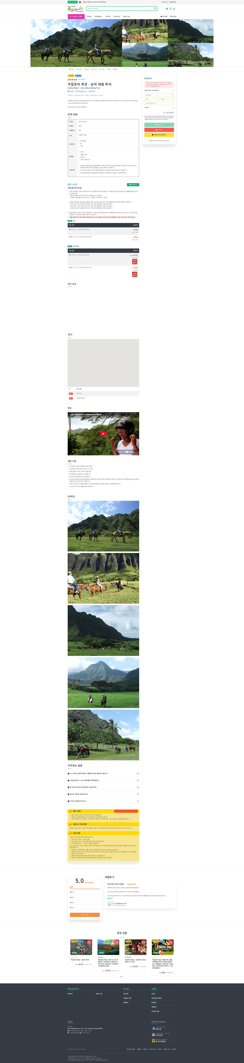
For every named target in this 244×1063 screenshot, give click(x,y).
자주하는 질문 (155, 1011)
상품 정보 (71, 69)
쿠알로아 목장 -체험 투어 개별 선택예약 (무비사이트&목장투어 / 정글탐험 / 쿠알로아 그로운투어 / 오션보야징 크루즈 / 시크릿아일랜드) (162, 964)
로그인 (165, 2)
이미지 (109, 69)
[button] (76, 43)
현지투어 (70, 993)
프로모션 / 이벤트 (77, 16)
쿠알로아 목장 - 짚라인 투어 (80, 960)
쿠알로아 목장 (91, 91)
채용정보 (125, 1002)
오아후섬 (89, 16)
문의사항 (164, 16)
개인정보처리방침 (156, 998)
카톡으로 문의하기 (160, 134)
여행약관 (153, 1007)
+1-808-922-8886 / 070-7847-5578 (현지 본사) (93, 2)
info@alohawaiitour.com (77, 1059)
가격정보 (86, 69)
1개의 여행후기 (82, 79)
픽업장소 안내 (127, 998)
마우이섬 (107, 16)
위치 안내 (94, 69)
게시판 (174, 16)
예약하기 (134, 184)
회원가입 (173, 2)
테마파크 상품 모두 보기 (81, 91)
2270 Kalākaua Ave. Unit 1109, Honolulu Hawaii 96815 (85, 1028)
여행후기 (115, 69)
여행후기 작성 (84, 914)
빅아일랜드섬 (98, 16)
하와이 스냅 (126, 16)
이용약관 (153, 1002)
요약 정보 (79, 69)
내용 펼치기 (110, 898)
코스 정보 (102, 69)
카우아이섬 (117, 16)
